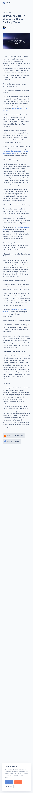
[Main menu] (30, 3)
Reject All (18, 782)
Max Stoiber (11, 28)
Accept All (9, 782)
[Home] (7, 3)
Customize (9, 786)
